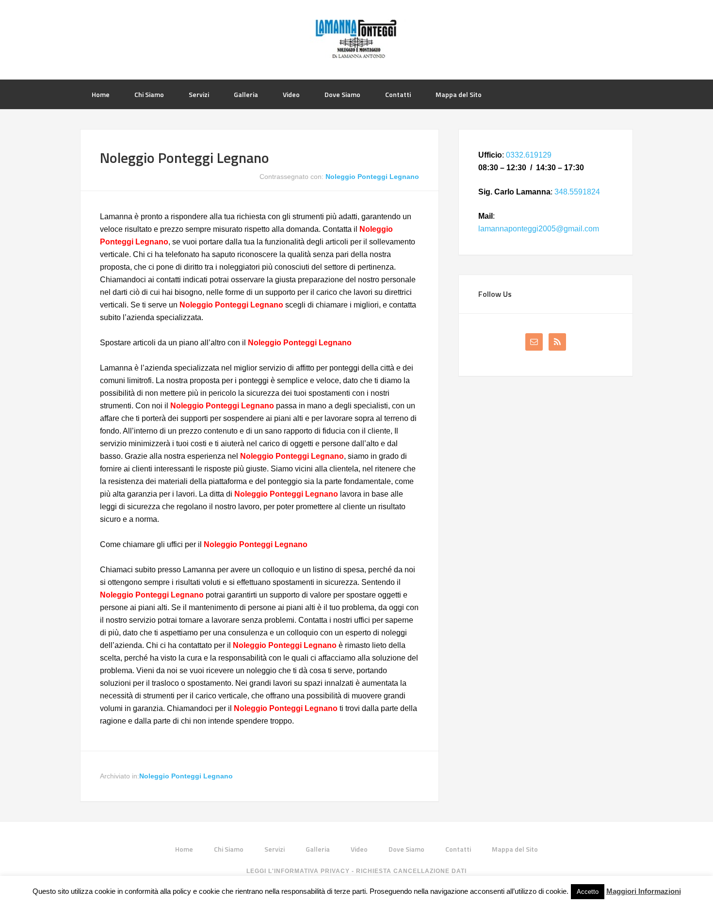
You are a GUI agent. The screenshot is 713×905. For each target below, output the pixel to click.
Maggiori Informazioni (643, 891)
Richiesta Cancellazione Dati (411, 871)
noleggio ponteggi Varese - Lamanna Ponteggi (356, 38)
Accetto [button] (588, 891)
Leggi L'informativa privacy (298, 871)
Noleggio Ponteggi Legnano (184, 157)
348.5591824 (577, 192)
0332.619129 (528, 155)
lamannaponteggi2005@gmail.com (538, 229)
